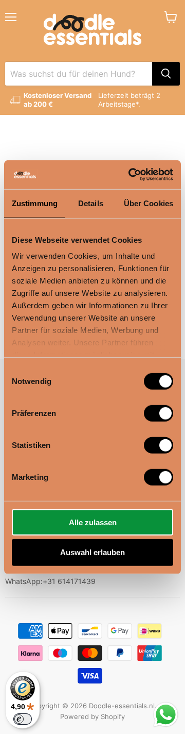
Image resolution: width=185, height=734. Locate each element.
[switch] (158, 413)
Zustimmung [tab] (35, 202)
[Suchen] (166, 74)
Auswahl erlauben (92, 552)
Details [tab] (90, 202)
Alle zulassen (93, 522)
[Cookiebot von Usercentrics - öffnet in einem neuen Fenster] (130, 174)
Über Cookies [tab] (148, 202)
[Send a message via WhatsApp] (166, 714)
